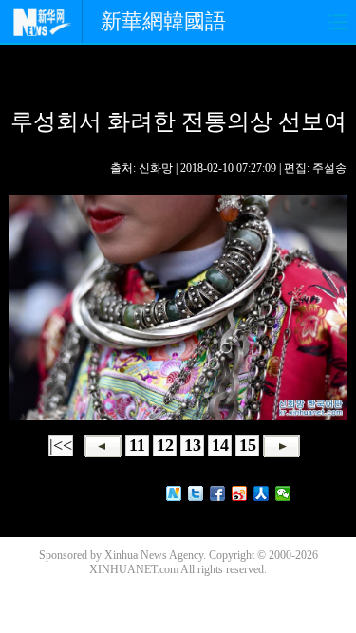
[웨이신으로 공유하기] (283, 493)
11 (137, 445)
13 (192, 445)
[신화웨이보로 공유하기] (174, 493)
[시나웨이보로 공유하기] (240, 493)
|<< (60, 445)
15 (247, 445)
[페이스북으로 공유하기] (218, 493)
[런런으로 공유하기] (261, 493)
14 (220, 445)
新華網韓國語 (163, 21)
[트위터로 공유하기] (196, 493)
